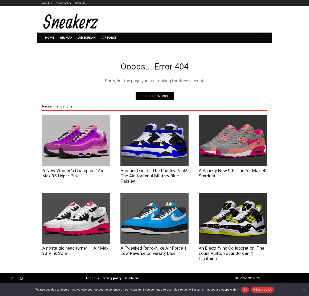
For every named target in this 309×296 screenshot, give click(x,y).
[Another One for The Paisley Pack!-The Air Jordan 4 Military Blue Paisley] (154, 140)
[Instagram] (21, 278)
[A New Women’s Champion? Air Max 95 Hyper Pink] (76, 140)
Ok (245, 289)
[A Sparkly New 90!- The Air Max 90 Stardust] (233, 140)
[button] (262, 38)
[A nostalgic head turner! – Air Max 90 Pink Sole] (76, 218)
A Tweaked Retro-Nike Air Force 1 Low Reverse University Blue (153, 251)
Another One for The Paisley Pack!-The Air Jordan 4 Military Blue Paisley (154, 176)
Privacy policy (262, 289)
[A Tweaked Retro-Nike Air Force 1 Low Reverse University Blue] (154, 218)
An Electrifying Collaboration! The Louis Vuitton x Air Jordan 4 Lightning (231, 253)
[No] (304, 290)
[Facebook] (12, 278)
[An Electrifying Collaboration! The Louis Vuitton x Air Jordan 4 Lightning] (233, 218)
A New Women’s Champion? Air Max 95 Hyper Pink (72, 173)
